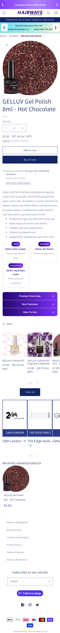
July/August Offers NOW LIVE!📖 (30, 5)
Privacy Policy (14, 544)
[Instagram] (30, 605)
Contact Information (18, 537)
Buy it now (30, 159)
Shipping (6, 141)
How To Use (30, 312)
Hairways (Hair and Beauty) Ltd (33, 631)
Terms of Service (15, 552)
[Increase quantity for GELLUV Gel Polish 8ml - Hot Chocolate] (22, 128)
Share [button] (9, 323)
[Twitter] (37, 605)
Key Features (30, 304)
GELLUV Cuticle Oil (13, 360)
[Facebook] (22, 605)
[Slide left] (22, 383)
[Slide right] (37, 383)
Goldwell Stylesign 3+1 (18, 29)
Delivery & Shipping (17, 522)
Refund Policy (14, 529)
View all (30, 392)
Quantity (6, 121)
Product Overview (30, 296)
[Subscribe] (49, 581)
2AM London (12, 441)
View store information (18, 182)
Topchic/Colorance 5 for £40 (28, 25)
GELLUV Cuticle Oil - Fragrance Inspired (39, 362)
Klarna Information (17, 559)
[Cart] (56, 13)
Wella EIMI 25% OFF (43, 29)
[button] (4, 13)
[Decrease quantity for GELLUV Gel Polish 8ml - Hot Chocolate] (6, 128)
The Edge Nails (39, 441)
